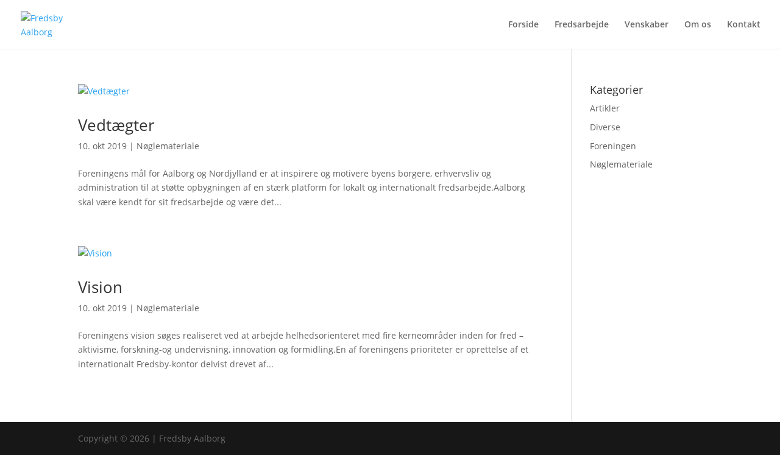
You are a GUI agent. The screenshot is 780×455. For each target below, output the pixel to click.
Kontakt (743, 25)
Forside (523, 25)
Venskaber (646, 25)
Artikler (605, 108)
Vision (100, 287)
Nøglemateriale (167, 146)
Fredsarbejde (582, 25)
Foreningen (613, 146)
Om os (697, 25)
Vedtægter (116, 125)
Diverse (605, 127)
